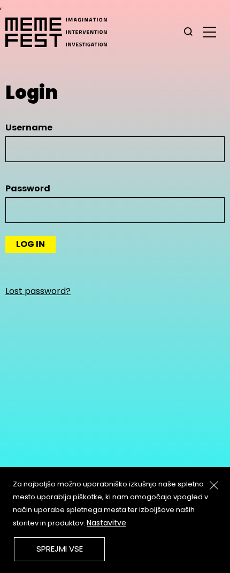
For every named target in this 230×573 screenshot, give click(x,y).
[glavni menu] (210, 31)
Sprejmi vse (59, 548)
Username (28, 127)
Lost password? (38, 291)
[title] (188, 32)
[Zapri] (214, 485)
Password (27, 188)
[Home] (61, 32)
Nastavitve (106, 522)
